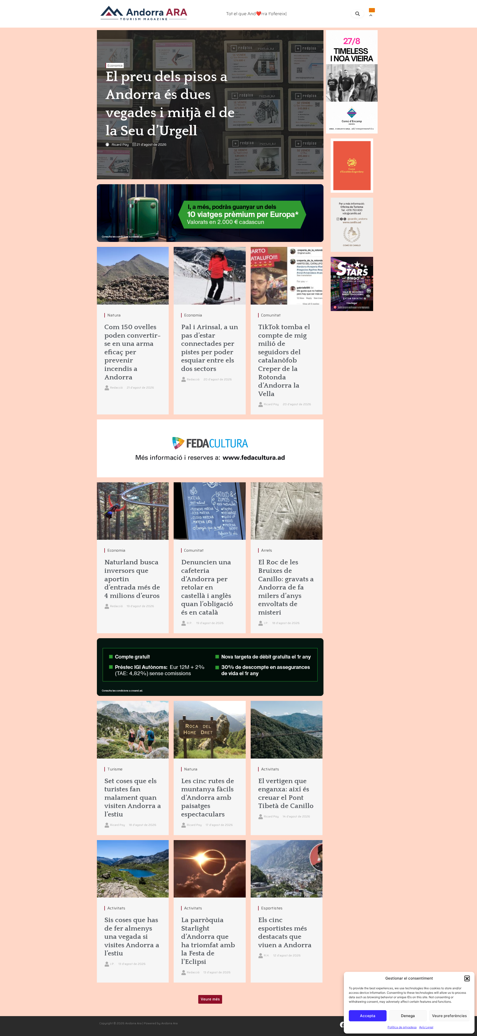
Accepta (367, 1015)
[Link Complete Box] (133, 330)
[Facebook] (343, 1025)
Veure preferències (449, 1015)
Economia (114, 65)
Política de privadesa (402, 1027)
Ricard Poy (120, 144)
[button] (467, 978)
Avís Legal (426, 1027)
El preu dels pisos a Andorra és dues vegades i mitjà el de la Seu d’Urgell (170, 104)
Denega (408, 1015)
